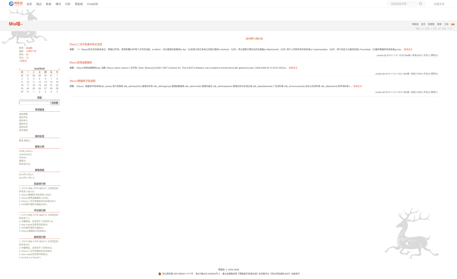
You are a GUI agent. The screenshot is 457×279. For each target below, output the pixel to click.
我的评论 (23, 117)
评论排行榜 (40, 210)
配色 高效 (25, 140)
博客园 (415, 24)
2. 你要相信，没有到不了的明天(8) (35, 247)
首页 (423, 24)
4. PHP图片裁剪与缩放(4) (31, 227)
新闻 (48, 4)
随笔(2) (22, 160)
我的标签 (23, 126)
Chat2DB (92, 4)
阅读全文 (408, 49)
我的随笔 (23, 113)
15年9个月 (31, 51)
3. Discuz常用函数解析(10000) (34, 197)
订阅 (446, 24)
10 (27, 57)
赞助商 (79, 4)
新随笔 (431, 24)
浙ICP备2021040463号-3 (207, 273)
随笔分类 (39, 146)
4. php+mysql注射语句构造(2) (33, 254)
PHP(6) (22, 157)
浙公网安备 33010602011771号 (177, 273)
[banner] (14, 3)
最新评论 (23, 123)
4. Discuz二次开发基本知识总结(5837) (37, 201)
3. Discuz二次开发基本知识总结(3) (35, 250)
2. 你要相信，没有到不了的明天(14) (36, 221)
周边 (39, 4)
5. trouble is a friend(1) (30, 257)
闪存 (68, 4)
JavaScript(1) (25, 154)
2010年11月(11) (27, 177)
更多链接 (23, 130)
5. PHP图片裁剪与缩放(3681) (33, 204)
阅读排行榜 (40, 183)
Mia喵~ (16, 24)
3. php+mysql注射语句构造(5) (33, 224)
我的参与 (23, 120)
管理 (439, 24)
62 (27, 54)
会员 (29, 4)
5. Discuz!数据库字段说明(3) (32, 230)
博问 (58, 4)
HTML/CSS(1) (26, 150)
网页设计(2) (24, 163)
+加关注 (23, 60)
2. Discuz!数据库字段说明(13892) (35, 194)
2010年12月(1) (26, 174)
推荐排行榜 (40, 237)
